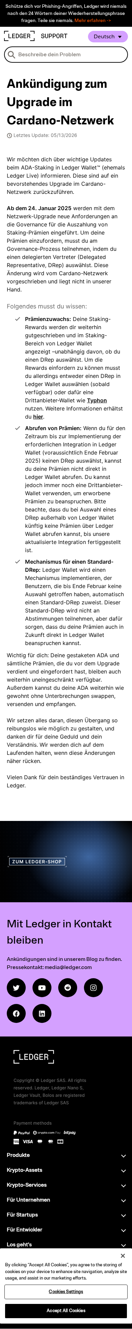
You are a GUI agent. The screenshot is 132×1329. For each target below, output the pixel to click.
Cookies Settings (66, 1291)
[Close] (122, 1255)
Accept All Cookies (66, 1310)
